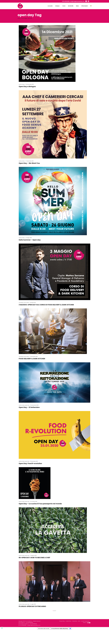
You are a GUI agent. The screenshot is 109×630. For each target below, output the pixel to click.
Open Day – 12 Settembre (29, 407)
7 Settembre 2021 (29, 161)
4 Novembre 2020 (34, 356)
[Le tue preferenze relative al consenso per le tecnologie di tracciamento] (2, 628)
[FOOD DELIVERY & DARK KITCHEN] (53, 331)
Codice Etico (74, 621)
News (23, 84)
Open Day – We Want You (29, 163)
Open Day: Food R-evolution (30, 463)
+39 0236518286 (23, 625)
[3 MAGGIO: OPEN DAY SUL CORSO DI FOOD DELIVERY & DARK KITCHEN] (54, 272)
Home (19, 18)
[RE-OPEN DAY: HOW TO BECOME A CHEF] (53, 530)
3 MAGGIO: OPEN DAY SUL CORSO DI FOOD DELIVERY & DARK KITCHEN (46, 305)
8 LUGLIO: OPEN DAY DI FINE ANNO (32, 606)
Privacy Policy (62, 621)
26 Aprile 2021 (33, 302)
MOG (79, 621)
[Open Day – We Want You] (53, 124)
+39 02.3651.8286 (65, 1)
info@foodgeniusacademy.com (77, 1)
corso (25, 302)
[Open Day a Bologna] (47, 53)
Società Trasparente (85, 621)
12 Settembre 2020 (34, 405)
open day (27, 405)
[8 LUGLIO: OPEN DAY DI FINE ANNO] (54, 581)
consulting (21, 302)
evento (20, 84)
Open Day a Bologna (27, 86)
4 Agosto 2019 (33, 555)
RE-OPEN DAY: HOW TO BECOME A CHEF (34, 557)
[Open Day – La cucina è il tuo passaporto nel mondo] (34, 483)
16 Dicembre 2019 (34, 461)
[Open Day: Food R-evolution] (54, 435)
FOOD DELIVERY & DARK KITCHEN (32, 359)
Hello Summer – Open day (30, 240)
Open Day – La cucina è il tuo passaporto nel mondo (40, 504)
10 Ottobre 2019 (33, 501)
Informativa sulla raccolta (43, 628)
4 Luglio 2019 (33, 604)
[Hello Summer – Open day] (53, 201)
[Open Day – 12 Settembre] (54, 382)
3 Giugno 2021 (29, 237)
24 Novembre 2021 (30, 84)
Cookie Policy (68, 621)
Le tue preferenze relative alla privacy (59, 628)
